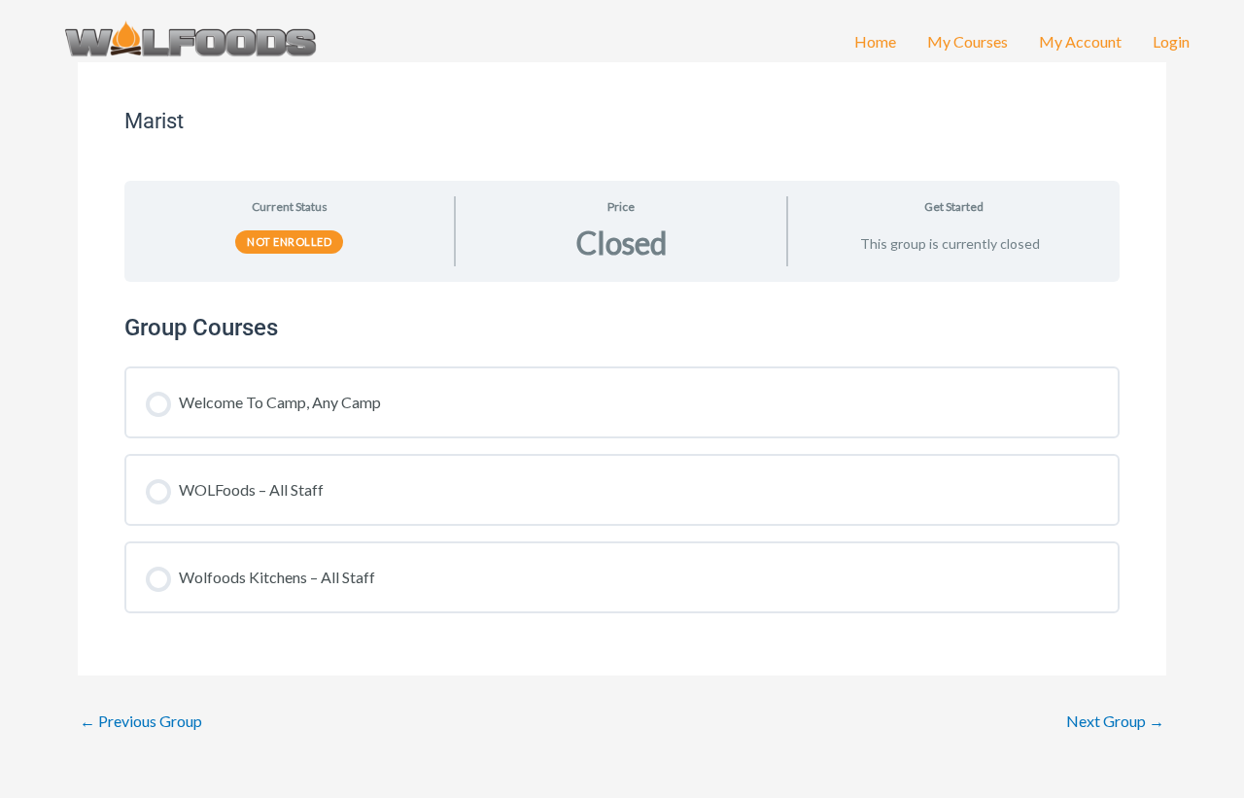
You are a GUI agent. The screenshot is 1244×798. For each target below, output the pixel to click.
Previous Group (141, 721)
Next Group (1115, 721)
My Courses (967, 41)
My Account (1080, 41)
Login (1171, 41)
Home (875, 41)
